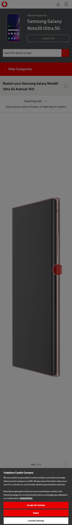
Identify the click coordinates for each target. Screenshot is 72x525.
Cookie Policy (26, 498)
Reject (36, 513)
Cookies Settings (36, 520)
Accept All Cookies (36, 505)
